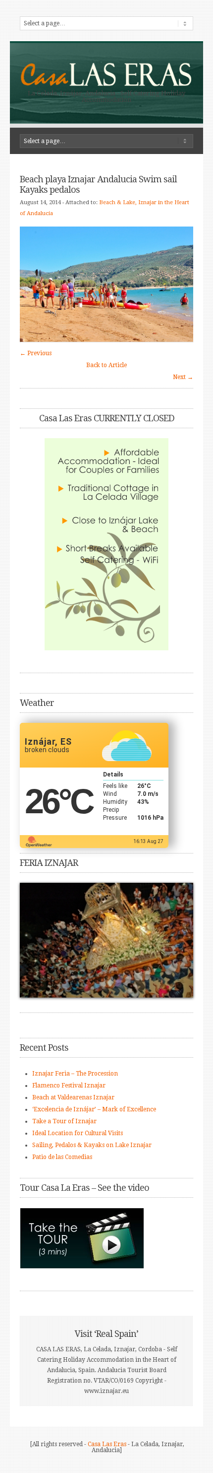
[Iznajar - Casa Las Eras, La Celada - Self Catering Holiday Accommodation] (106, 85)
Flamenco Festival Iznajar (69, 1085)
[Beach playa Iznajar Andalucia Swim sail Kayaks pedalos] (106, 339)
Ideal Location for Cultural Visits (77, 1133)
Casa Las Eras (107, 1444)
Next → (183, 377)
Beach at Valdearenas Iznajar (73, 1097)
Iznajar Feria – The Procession (75, 1073)
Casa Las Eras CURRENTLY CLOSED (106, 418)
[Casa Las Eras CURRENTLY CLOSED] (106, 544)
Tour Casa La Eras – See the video (84, 1187)
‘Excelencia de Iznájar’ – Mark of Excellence (94, 1109)
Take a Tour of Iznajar (64, 1121)
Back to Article (106, 365)
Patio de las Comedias (62, 1157)
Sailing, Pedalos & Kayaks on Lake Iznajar (92, 1145)
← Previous (36, 353)
